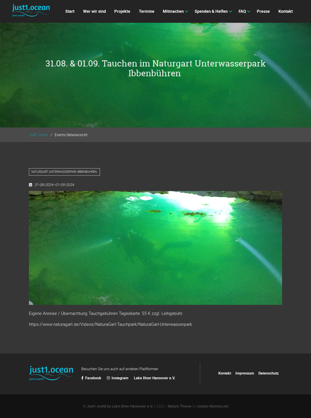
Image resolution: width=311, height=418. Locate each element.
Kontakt (224, 373)
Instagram (120, 377)
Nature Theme (179, 406)
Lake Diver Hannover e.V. (154, 377)
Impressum (244, 373)
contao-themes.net (212, 406)
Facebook (93, 377)
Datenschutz (268, 373)
